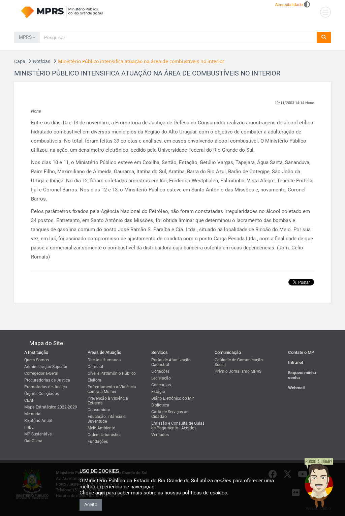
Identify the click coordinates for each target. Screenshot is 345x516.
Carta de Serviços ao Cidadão (170, 414)
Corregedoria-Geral (41, 373)
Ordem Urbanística (105, 434)
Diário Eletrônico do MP (172, 398)
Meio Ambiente (101, 428)
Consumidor (99, 409)
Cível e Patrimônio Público (112, 373)
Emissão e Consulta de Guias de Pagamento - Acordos (178, 425)
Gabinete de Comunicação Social (239, 362)
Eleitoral (95, 380)
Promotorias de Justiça (45, 387)
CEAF (29, 400)
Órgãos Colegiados (41, 393)
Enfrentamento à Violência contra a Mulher (112, 389)
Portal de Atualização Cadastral (171, 362)
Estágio (158, 391)
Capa (19, 61)
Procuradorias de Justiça (47, 380)
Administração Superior (45, 366)
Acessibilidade (289, 4)
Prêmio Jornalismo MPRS (238, 371)
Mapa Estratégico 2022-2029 (50, 407)
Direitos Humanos (104, 360)
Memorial (32, 414)
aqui (100, 493)
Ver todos (160, 434)
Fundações (98, 441)
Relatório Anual (38, 420)
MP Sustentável (38, 434)
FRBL (28, 427)
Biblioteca (160, 405)
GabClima (33, 440)
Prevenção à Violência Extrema (108, 400)
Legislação (161, 378)
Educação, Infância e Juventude (106, 419)
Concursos (161, 385)
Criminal (95, 366)
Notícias (41, 61)
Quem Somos (36, 360)
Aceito (90, 504)
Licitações (160, 371)
